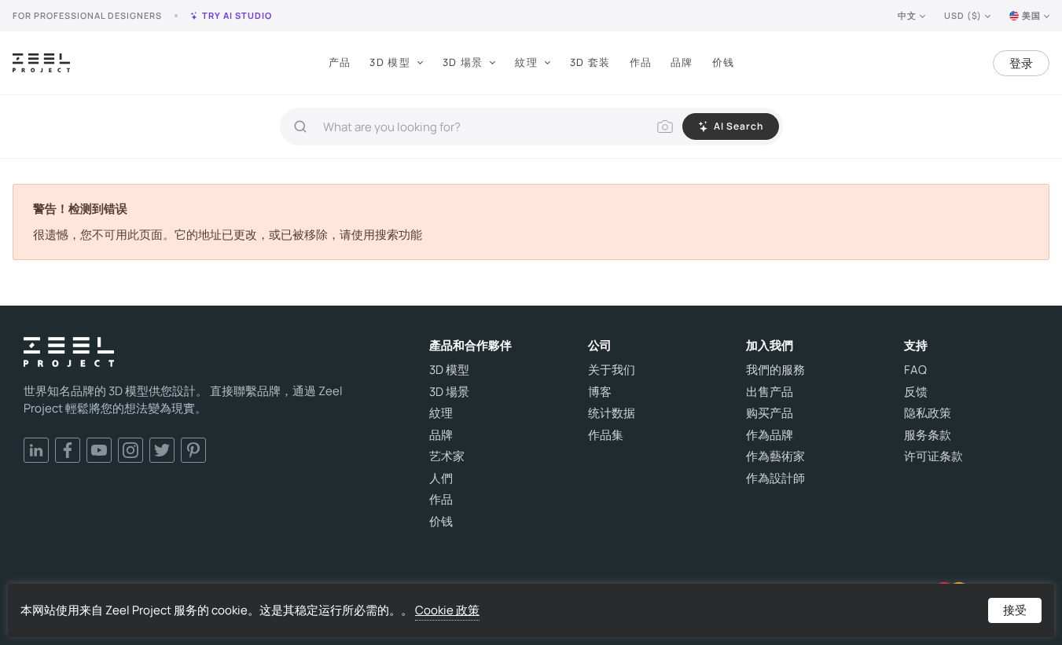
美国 (1031, 15)
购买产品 (769, 413)
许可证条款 (933, 456)
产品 (340, 62)
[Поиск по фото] (665, 126)
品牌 (682, 62)
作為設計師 (775, 478)
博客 (600, 392)
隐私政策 (927, 413)
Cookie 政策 (447, 610)
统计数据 (611, 413)
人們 (441, 478)
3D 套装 (590, 62)
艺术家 (447, 456)
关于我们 (611, 370)
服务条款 (927, 435)
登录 (1021, 63)
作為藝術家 (775, 456)
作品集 (605, 435)
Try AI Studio (237, 15)
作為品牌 (769, 435)
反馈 (916, 392)
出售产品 (769, 392)
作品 (641, 62)
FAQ (915, 370)
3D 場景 (463, 62)
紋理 (526, 62)
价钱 (723, 62)
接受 (1015, 610)
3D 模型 (389, 62)
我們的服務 (775, 370)
